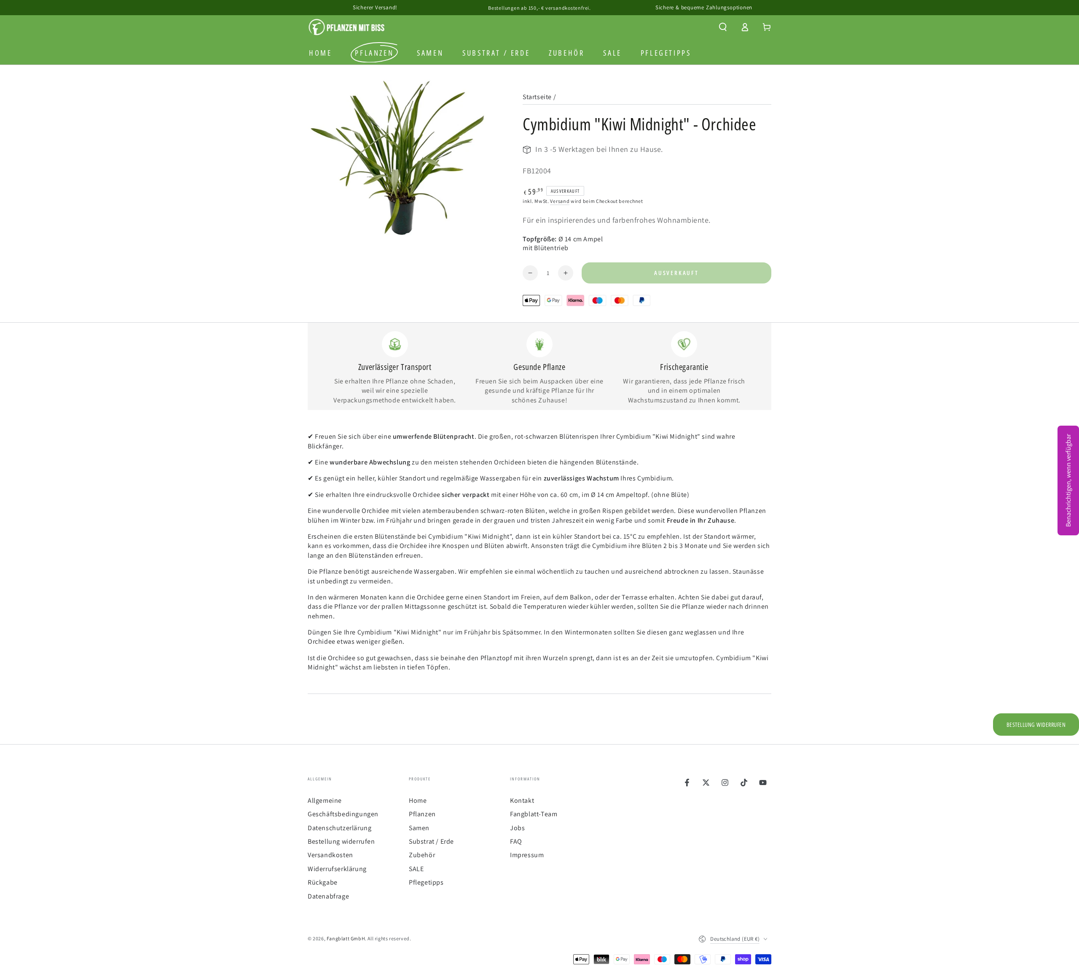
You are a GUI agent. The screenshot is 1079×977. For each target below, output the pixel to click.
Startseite (537, 96)
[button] (723, 27)
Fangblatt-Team (533, 814)
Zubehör (422, 854)
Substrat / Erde (431, 841)
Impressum (527, 854)
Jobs (517, 827)
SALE (416, 868)
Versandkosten (330, 854)
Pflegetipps (426, 882)
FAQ (516, 841)
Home (418, 800)
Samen (419, 827)
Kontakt (522, 800)
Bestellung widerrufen (341, 841)
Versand (559, 201)
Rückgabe (323, 882)
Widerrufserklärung (337, 868)
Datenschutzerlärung (339, 827)
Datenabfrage (328, 896)
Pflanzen (422, 814)
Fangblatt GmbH (346, 938)
